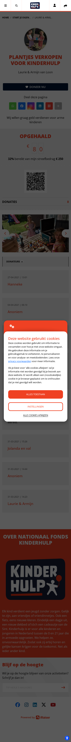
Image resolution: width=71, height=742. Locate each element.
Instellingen (35, 406)
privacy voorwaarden (19, 361)
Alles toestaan (35, 394)
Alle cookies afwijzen (35, 415)
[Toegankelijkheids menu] (67, 738)
